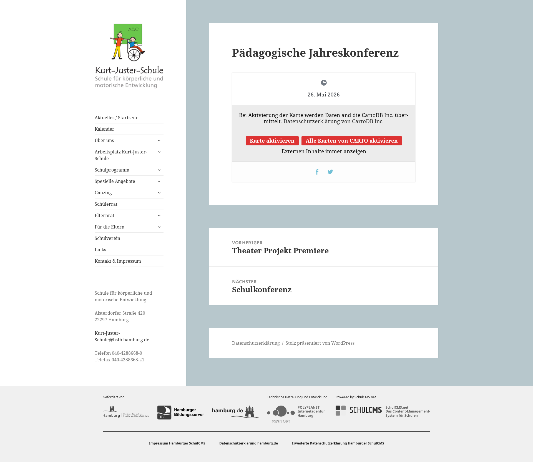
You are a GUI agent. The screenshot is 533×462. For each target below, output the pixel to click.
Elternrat (104, 215)
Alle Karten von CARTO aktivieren (352, 140)
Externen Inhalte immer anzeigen (323, 151)
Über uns (104, 140)
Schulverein (107, 238)
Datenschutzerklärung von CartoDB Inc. (333, 121)
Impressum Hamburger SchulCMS (177, 443)
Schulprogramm (112, 170)
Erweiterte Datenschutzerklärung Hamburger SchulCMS (338, 443)
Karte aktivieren (272, 140)
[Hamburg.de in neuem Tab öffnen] (235, 412)
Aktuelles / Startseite (117, 118)
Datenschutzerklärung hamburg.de (248, 443)
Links (100, 250)
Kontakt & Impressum (118, 261)
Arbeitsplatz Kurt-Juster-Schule (121, 155)
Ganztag (103, 193)
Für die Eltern (109, 227)
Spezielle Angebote (115, 181)
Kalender (104, 129)
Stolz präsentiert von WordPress (320, 343)
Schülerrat (106, 204)
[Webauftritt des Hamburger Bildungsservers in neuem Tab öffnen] (180, 412)
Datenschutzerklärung (256, 343)
